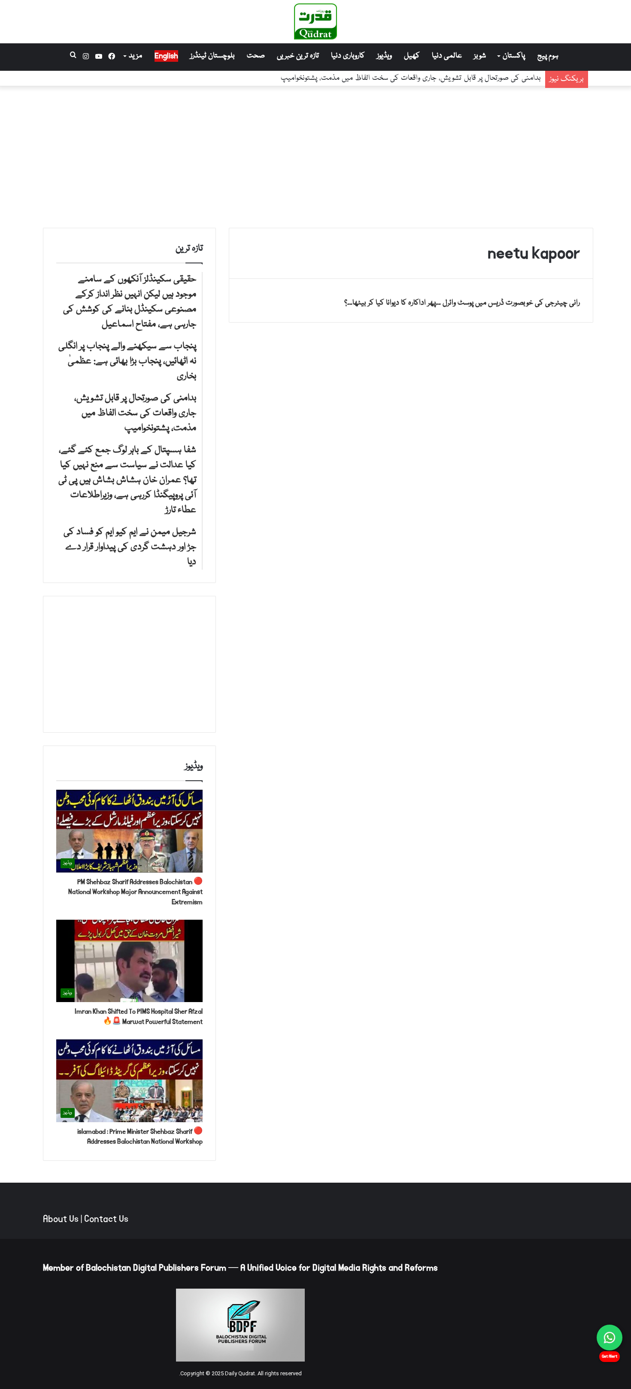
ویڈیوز (384, 56)
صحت (256, 56)
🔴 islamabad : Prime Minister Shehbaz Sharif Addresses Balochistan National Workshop (140, 1136)
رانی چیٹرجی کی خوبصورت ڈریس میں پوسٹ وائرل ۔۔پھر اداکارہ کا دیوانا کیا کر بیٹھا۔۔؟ (462, 303)
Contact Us (106, 1219)
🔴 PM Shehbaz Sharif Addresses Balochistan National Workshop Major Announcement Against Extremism (135, 892)
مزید (135, 56)
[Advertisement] (315, 155)
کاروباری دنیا (348, 56)
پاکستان (514, 56)
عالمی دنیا (447, 56)
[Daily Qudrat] (315, 21)
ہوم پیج (547, 56)
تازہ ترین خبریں (298, 56)
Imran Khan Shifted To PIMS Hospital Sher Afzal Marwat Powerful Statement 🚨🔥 (139, 1016)
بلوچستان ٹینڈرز (212, 56)
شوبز (480, 56)
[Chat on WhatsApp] (609, 1337)
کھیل (412, 56)
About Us (61, 1219)
